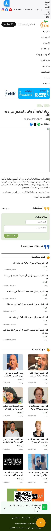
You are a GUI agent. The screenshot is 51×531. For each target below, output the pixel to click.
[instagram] (2, 9)
